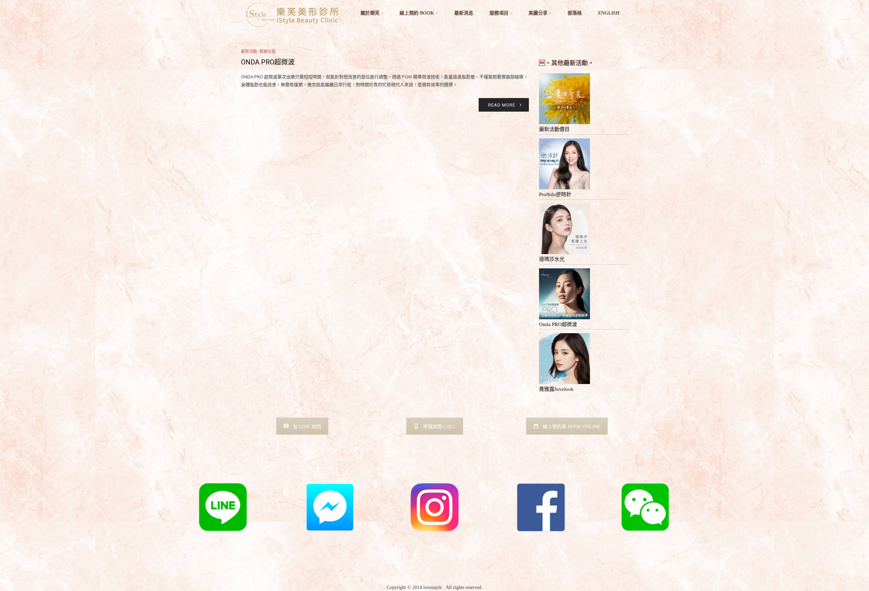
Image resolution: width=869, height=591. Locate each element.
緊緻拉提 (267, 51)
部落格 (575, 13)
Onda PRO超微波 (268, 62)
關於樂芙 (370, 13)
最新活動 (249, 51)
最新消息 (463, 13)
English (609, 13)
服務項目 (499, 13)
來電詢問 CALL (439, 426)
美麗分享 (538, 13)
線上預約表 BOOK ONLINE (571, 426)
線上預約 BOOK (417, 13)
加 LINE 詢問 (307, 426)
